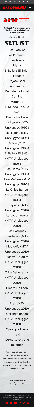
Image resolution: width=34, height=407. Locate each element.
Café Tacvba (11, 395)
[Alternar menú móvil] (30, 8)
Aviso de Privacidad (18, 397)
